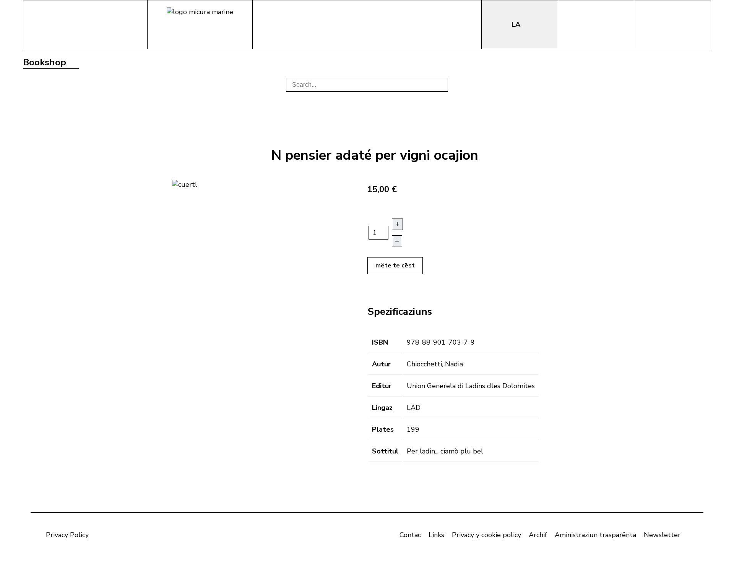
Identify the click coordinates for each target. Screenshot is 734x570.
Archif (538, 534)
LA (517, 24)
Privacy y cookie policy (486, 534)
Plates (383, 429)
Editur (381, 385)
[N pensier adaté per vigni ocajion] (184, 183)
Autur (381, 364)
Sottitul (385, 451)
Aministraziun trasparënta (595, 534)
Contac (410, 534)
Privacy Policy (67, 534)
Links (436, 534)
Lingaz (382, 407)
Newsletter (662, 534)
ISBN (380, 342)
